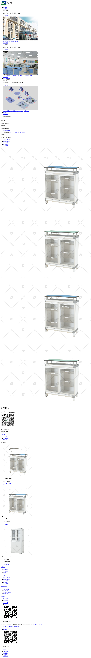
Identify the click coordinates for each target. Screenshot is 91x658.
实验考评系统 (14, 75)
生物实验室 (12, 111)
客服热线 (5, 603)
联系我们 (5, 112)
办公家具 (20, 75)
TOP (4, 649)
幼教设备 (29, 75)
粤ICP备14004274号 (37, 624)
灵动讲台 (5, 524)
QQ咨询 (5, 629)
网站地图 (16, 626)
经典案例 (5, 77)
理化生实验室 (6, 75)
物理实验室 (26, 111)
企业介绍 (5, 41)
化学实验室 (6, 111)
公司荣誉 (10, 41)
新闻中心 (15, 41)
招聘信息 (5, 114)
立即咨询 (3, 434)
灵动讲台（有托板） (8, 484)
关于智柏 (5, 9)
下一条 (5, 440)
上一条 (5, 437)
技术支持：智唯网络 (8, 626)
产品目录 (5, 43)
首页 (10, 132)
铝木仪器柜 (6, 564)
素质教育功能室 (19, 111)
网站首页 (5, 7)
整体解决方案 (6, 78)
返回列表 (5, 438)
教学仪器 (24, 75)
